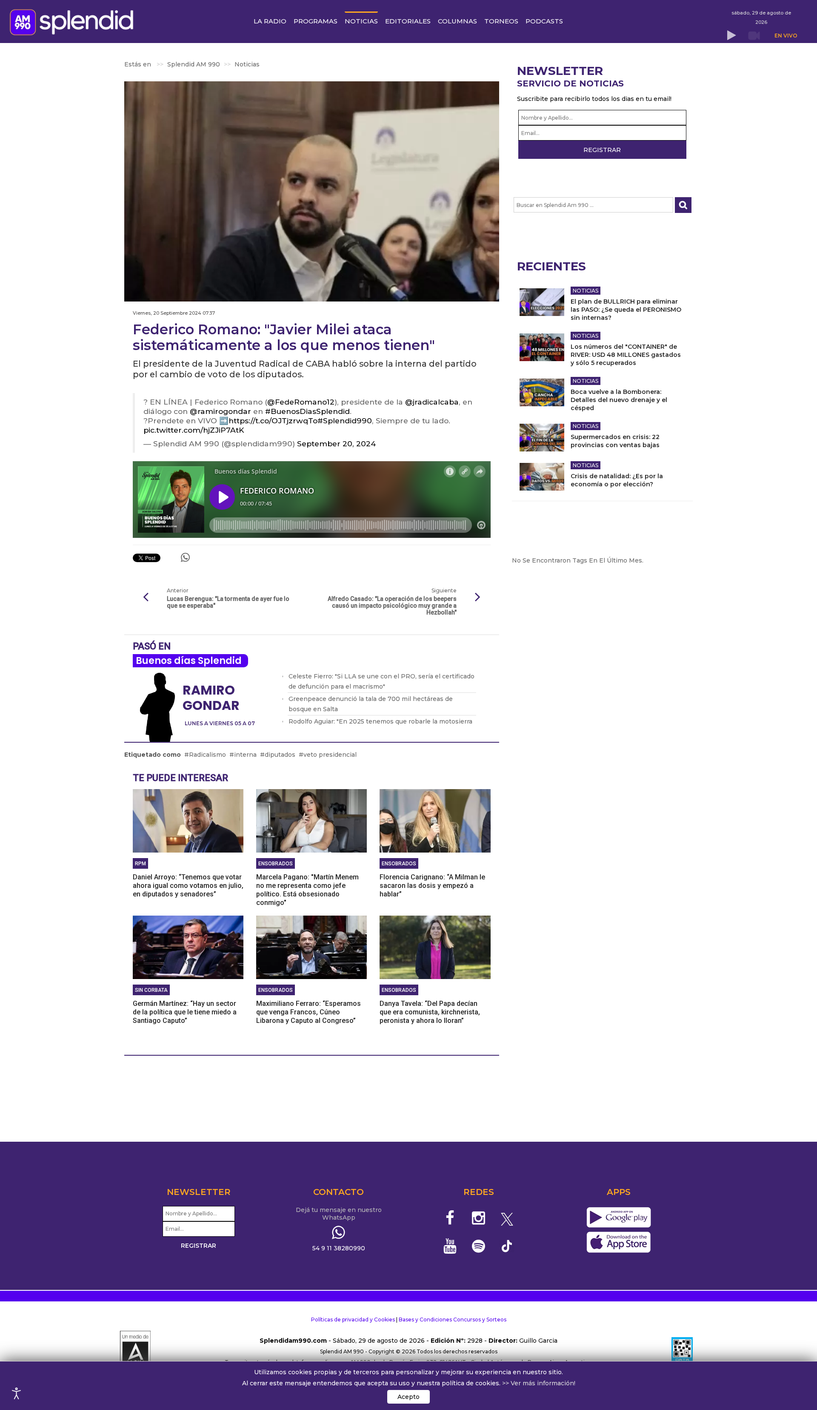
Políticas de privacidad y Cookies (353, 1319)
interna (245, 754)
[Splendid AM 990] (73, 21)
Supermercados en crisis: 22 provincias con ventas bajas (615, 441)
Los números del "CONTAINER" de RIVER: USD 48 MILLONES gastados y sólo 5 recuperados (626, 355)
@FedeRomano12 (300, 401)
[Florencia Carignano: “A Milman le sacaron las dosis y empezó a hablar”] (435, 820)
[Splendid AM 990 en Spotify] (478, 1246)
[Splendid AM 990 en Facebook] (450, 1218)
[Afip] (682, 1351)
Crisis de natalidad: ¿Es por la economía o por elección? (617, 480)
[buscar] (683, 205)
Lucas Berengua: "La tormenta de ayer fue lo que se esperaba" (228, 602)
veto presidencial (330, 754)
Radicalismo (207, 754)
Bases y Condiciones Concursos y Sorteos (452, 1319)
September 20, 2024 (336, 443)
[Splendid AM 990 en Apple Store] (618, 1242)
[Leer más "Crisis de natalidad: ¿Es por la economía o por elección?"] (542, 477)
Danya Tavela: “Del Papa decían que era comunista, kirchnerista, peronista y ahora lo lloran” (430, 1012)
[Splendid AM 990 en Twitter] (507, 1218)
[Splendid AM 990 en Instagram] (478, 1218)
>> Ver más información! (538, 1383)
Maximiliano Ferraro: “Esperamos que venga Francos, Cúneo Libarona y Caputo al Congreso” (308, 1012)
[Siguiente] (478, 597)
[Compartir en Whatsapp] (185, 557)
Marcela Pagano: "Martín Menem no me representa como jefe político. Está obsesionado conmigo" (307, 890)
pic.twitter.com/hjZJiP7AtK (193, 429)
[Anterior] (145, 597)
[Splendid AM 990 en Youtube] (450, 1246)
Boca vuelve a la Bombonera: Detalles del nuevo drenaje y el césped (619, 400)
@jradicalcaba (432, 401)
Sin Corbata (151, 990)
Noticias (585, 290)
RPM (140, 864)
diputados (280, 754)
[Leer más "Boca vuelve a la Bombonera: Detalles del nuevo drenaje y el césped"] (542, 392)
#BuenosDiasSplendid (307, 411)
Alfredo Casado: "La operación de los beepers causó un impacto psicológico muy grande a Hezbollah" (392, 605)
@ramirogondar (220, 411)
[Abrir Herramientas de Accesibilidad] (16, 1393)
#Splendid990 (344, 420)
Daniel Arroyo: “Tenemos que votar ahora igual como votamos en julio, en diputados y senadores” (188, 885)
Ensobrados (275, 864)
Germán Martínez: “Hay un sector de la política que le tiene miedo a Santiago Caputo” (185, 1012)
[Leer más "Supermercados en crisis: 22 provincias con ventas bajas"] (542, 437)
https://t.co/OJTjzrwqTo (273, 420)
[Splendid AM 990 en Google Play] (618, 1218)
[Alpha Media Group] (135, 1352)
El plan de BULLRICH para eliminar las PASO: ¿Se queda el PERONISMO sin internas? (626, 310)
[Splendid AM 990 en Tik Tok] (507, 1245)
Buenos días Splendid (189, 660)
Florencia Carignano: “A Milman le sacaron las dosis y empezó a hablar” (432, 885)
